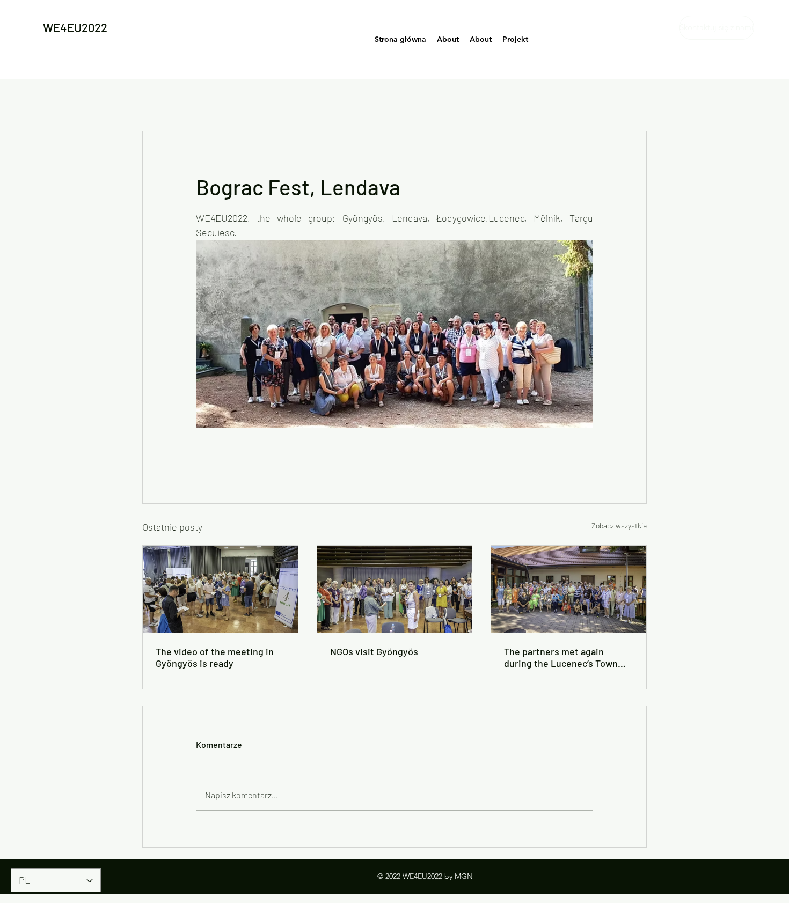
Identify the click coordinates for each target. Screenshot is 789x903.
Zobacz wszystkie (619, 525)
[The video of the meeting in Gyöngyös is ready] (220, 589)
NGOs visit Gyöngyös (374, 651)
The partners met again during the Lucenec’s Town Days (561, 657)
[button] (712, 28)
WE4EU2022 (75, 27)
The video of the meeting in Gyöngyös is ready (215, 657)
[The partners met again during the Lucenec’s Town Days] (568, 589)
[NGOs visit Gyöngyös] (394, 589)
